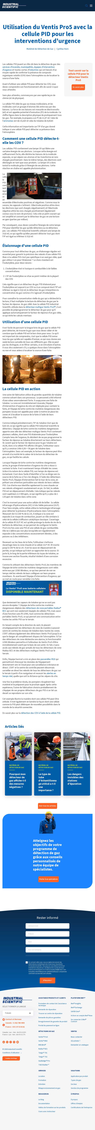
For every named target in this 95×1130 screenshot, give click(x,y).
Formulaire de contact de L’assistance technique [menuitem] (52, 1004)
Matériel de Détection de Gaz (39, 48)
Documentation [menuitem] (44, 1103)
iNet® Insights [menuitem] (76, 1003)
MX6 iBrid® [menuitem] (42, 1045)
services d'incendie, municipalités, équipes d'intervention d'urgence (28, 68)
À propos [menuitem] (74, 1099)
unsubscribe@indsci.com (58, 970)
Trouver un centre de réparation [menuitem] (50, 1013)
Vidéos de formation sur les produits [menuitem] (52, 1107)
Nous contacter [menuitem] (76, 1037)
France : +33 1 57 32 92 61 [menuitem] (15, 1027)
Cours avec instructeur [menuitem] (46, 1111)
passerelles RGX (48, 659)
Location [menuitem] (41, 1076)
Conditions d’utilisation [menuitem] (10, 1052)
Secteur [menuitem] (74, 1084)
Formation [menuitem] (42, 1080)
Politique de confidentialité (47, 972)
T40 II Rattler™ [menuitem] (43, 1065)
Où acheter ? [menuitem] (75, 1041)
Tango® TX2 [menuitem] (42, 1057)
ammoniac (8, 120)
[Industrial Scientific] (14, 5)
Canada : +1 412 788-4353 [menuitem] (15, 1023)
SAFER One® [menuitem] (75, 1011)
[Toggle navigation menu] (91, 5)
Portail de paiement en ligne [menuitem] (48, 1025)
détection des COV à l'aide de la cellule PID (40, 713)
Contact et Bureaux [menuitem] (13, 1019)
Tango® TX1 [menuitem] (42, 1053)
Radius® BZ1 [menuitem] (43, 1049)
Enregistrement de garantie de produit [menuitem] (52, 1021)
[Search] (86, 5)
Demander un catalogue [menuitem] (79, 1045)
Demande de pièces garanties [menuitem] (49, 1017)
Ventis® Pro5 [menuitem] (43, 1037)
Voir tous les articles (47, 806)
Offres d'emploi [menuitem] (77, 1103)
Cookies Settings (11, 1058)
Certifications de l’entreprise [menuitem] (81, 1107)
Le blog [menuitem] (41, 1099)
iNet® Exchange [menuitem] (76, 1007)
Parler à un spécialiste (48, 879)
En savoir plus (78, 87)
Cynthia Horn (63, 48)
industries (34, 69)
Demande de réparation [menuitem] (47, 1009)
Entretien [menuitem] (41, 1084)
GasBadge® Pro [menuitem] (44, 1061)
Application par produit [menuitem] (79, 1076)
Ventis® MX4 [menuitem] (42, 1041)
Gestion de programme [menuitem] (79, 1088)
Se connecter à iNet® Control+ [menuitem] (78, 1020)
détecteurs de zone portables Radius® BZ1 (31, 610)
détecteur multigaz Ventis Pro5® (41, 307)
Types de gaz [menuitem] (76, 1080)
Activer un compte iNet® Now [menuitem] (81, 1015)
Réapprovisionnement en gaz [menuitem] (49, 1088)
